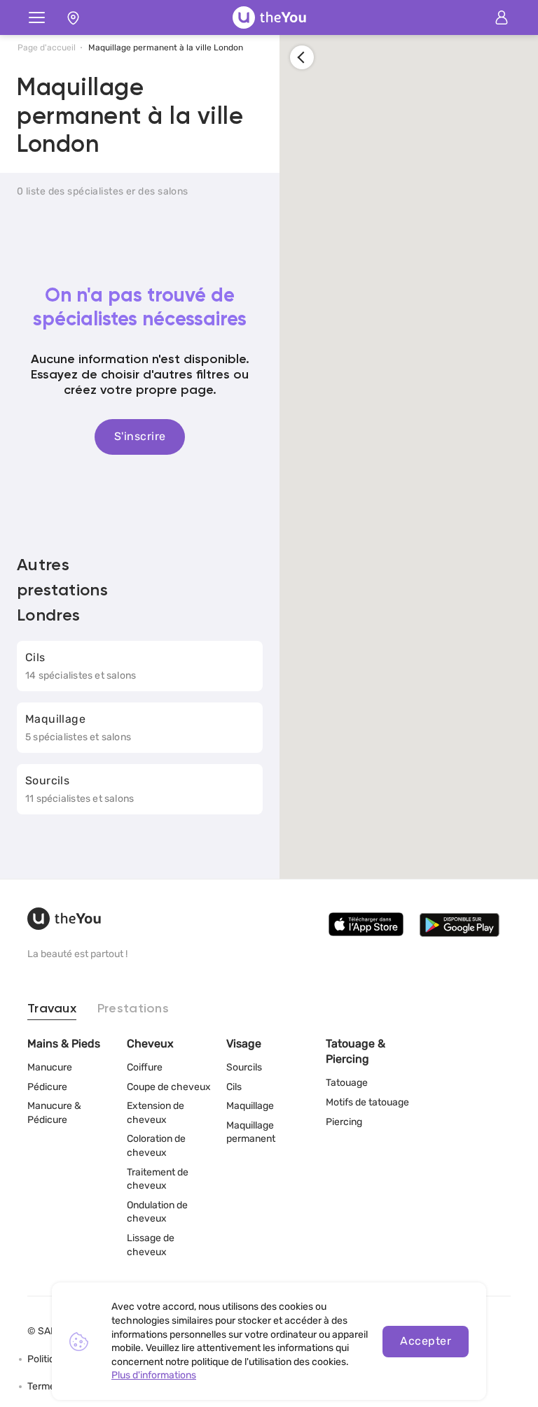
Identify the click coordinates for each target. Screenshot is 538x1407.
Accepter (425, 1341)
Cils (234, 1087)
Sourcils (244, 1067)
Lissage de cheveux (150, 1245)
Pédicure (47, 1087)
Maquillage (250, 1106)
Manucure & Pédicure (54, 1113)
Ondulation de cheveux (157, 1212)
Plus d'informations (153, 1375)
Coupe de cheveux (169, 1087)
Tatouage (347, 1083)
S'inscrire (140, 436)
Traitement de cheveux (157, 1179)
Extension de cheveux (155, 1113)
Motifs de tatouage (367, 1102)
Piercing (344, 1122)
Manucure (49, 1067)
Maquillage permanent (250, 1132)
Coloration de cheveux (156, 1146)
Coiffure (145, 1067)
